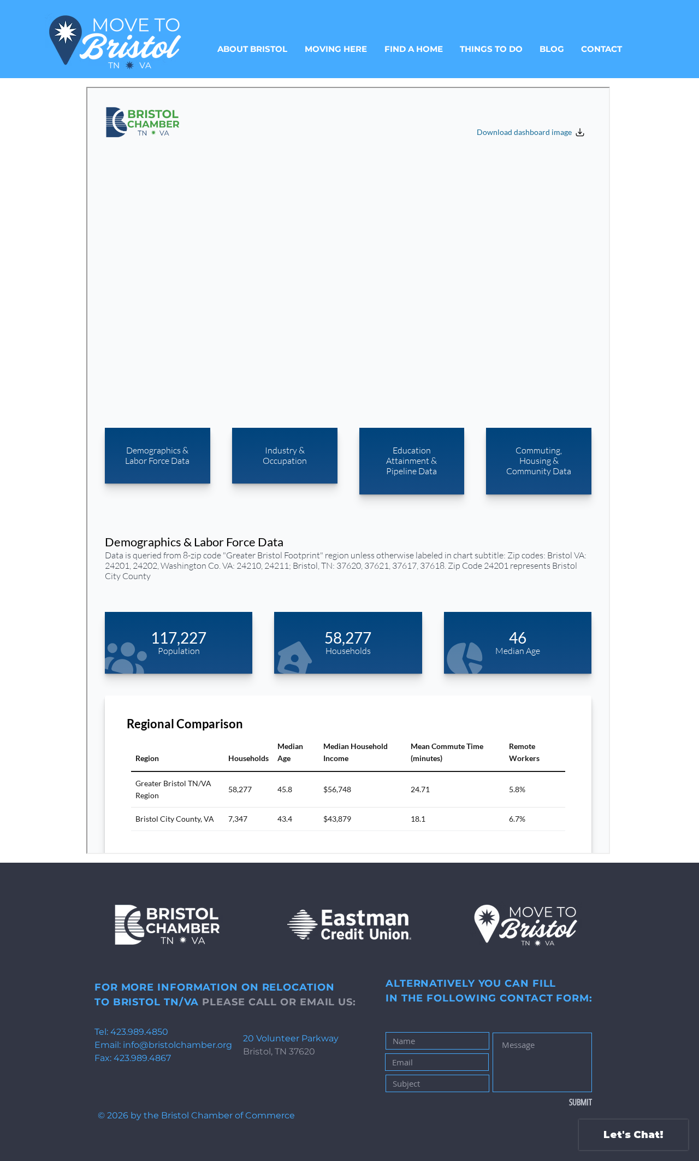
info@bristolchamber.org (177, 1045)
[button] (336, 49)
